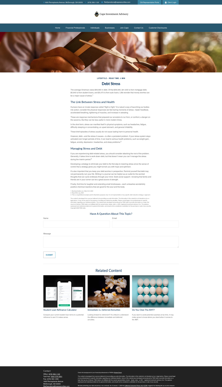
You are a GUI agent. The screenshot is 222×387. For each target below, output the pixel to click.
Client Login (172, 2)
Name (45, 218)
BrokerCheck (118, 372)
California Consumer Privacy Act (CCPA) (136, 385)
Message (47, 233)
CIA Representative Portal (149, 2)
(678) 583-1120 (93, 2)
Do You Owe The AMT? (143, 310)
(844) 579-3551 (56, 376)
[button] (57, 27)
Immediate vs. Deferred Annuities (104, 310)
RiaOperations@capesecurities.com (117, 2)
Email (114, 218)
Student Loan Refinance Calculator (60, 310)
